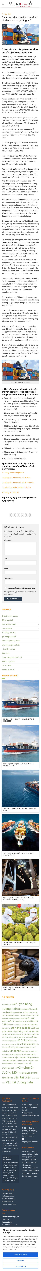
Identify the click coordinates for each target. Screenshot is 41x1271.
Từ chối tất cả (20, 1266)
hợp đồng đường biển (11, 641)
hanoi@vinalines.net (31, 1115)
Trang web (8, 578)
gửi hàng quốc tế (9, 637)
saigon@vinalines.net (30, 1142)
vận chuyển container (28, 1051)
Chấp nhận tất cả (20, 1255)
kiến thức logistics (26, 1044)
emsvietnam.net (7, 1201)
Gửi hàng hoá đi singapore (13, 472)
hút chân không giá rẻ (10, 1037)
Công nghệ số (7, 620)
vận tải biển (22, 1077)
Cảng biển (26, 1021)
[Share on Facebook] (14, 515)
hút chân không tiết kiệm (9, 1040)
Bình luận (8, 540)
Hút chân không (8, 649)
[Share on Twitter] (18, 515)
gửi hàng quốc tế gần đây (27, 1031)
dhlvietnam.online (8, 1199)
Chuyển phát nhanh (10, 616)
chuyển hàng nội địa (8, 1004)
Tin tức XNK (6, 14)
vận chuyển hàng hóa (25, 1057)
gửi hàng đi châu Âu (8, 1034)
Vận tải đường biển (19, 1082)
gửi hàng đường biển (31, 1034)
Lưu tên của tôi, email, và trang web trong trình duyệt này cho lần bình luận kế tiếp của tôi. (20, 591)
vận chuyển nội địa (21, 1063)
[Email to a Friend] (22, 515)
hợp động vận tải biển (11, 645)
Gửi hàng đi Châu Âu (10, 492)
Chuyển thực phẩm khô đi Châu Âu (16, 487)
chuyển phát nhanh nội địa (29, 1015)
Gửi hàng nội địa (8, 632)
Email (7, 568)
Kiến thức (6, 653)
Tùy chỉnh (20, 1260)
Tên (6, 559)
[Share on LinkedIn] (30, 515)
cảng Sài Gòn (14, 1024)
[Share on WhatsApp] (10, 515)
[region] (20, 1249)
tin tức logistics (8, 661)
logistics (21, 1047)
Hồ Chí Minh (24, 1040)
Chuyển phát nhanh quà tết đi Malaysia (18, 482)
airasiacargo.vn (7, 1193)
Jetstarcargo (27, 1168)
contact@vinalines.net (11, 1162)
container (18, 1021)
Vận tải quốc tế (8, 670)
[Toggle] (38, 616)
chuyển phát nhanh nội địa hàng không (12, 1018)
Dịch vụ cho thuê (9, 624)
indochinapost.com (9, 1204)
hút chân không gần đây (28, 1037)
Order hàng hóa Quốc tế (12, 657)
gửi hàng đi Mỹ (19, 1034)
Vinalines (15, 1050)
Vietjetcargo (26, 1165)
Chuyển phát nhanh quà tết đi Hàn (16, 477)
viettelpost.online (8, 1196)
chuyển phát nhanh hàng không (15, 1012)
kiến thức (13, 1044)
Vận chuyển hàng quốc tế (28, 1060)
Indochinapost (31, 1162)
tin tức (27, 1047)
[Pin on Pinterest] (26, 515)
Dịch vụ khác (7, 628)
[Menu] (3, 3)
